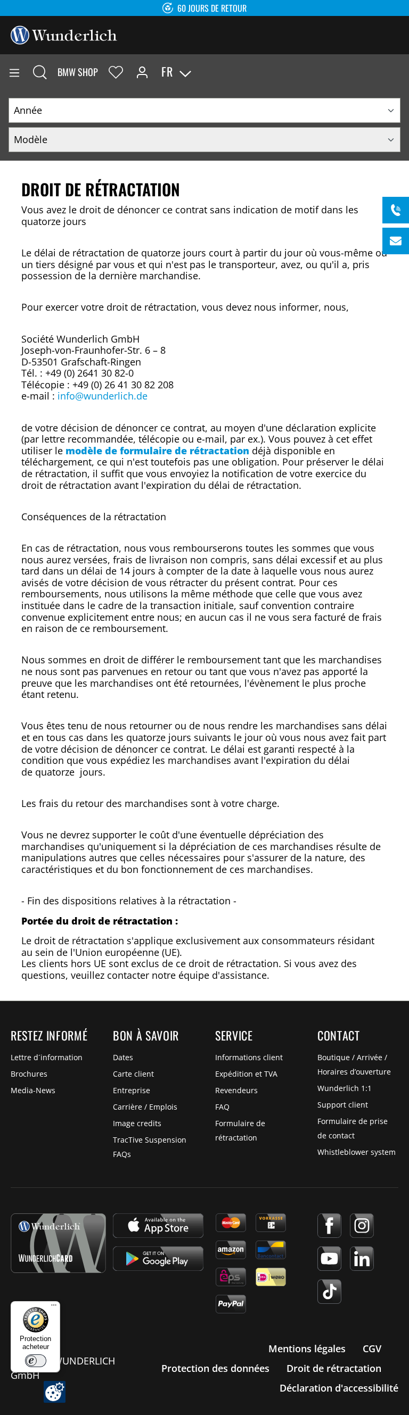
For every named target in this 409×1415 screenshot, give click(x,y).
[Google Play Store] (158, 1258)
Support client (342, 1105)
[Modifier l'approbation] (55, 1392)
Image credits (137, 1123)
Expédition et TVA (246, 1074)
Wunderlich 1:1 (344, 1088)
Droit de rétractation (334, 1368)
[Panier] (400, 72)
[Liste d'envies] (115, 72)
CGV (372, 1348)
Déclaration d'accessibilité (339, 1387)
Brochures (29, 1074)
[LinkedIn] (362, 1258)
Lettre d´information (47, 1057)
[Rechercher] (40, 72)
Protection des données (215, 1368)
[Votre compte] (142, 72)
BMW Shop (78, 72)
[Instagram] (362, 1225)
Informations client (249, 1057)
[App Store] (158, 1225)
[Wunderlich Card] (58, 1243)
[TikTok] (329, 1291)
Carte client (133, 1074)
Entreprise (131, 1090)
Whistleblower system (356, 1152)
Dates (123, 1057)
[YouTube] (329, 1258)
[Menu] (14, 72)
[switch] (35, 1360)
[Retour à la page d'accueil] (64, 34)
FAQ (222, 1107)
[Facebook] (329, 1225)
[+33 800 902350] (395, 210)
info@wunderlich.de (103, 395)
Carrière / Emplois (145, 1107)
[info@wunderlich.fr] (395, 241)
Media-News (33, 1090)
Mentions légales (307, 1348)
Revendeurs (236, 1090)
